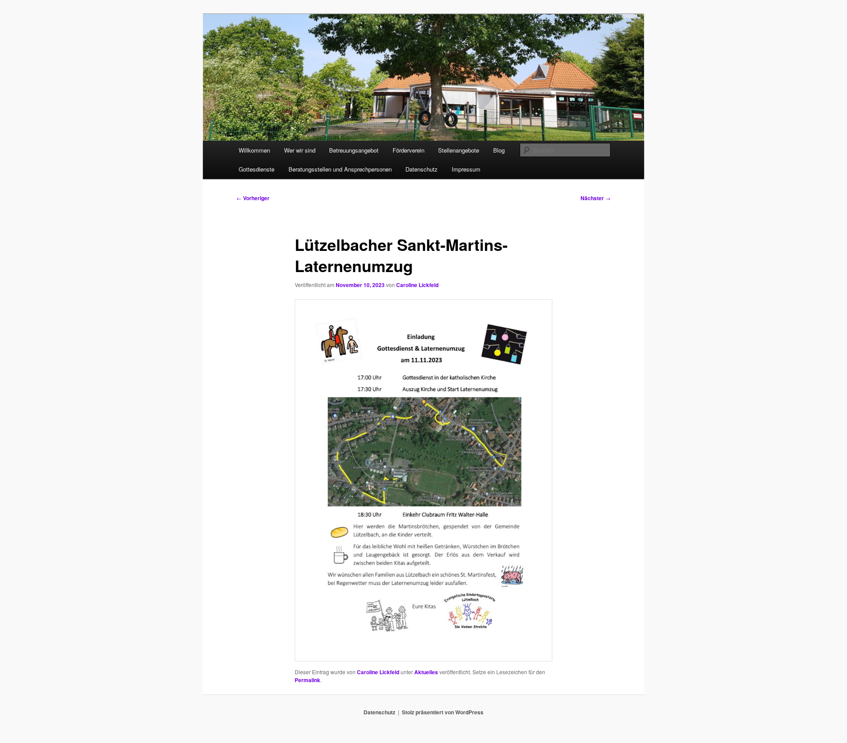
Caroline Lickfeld (417, 285)
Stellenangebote (458, 150)
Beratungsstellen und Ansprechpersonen (340, 169)
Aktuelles (426, 672)
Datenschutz (421, 169)
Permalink (307, 680)
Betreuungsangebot (354, 150)
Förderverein (408, 150)
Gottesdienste (256, 169)
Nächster (596, 198)
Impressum (466, 169)
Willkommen (254, 150)
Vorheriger (253, 198)
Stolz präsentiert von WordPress (442, 712)
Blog (499, 150)
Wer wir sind (299, 150)
